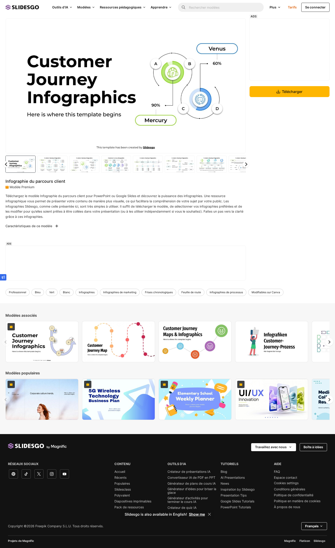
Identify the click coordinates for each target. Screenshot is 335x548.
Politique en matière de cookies (297, 501)
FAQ (277, 471)
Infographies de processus (226, 292)
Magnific (290, 541)
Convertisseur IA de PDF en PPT (191, 477)
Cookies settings (286, 483)
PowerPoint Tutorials (236, 507)
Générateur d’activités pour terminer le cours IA (188, 500)
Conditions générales (289, 489)
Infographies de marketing (119, 292)
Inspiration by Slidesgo (238, 489)
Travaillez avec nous (271, 447)
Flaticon (304, 541)
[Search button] (183, 7)
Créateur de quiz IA (182, 507)
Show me (197, 514)
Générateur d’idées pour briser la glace (192, 490)
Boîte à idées (313, 447)
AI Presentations (233, 477)
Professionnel (17, 292)
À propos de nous (287, 507)
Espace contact (285, 477)
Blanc (66, 292)
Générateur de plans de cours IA (192, 483)
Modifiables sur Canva (266, 292)
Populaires (122, 483)
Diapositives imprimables (132, 501)
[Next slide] (239, 86)
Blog (224, 471)
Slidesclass (122, 489)
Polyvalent (122, 495)
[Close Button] (209, 514)
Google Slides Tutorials (237, 501)
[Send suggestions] (3, 277)
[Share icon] (237, 25)
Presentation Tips (234, 495)
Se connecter (315, 7)
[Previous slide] (6, 342)
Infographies (87, 292)
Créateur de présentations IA (189, 471)
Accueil (119, 471)
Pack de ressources (129, 507)
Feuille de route (191, 292)
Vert (51, 292)
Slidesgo (319, 541)
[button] (245, 164)
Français (312, 526)
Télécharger (292, 91)
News (225, 483)
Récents (120, 477)
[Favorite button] (226, 25)
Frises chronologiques (159, 292)
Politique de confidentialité (293, 495)
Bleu (38, 292)
